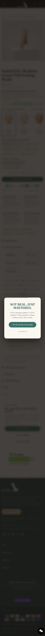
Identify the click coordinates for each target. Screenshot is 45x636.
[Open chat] (41, 630)
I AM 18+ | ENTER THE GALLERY (22, 325)
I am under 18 (22, 331)
